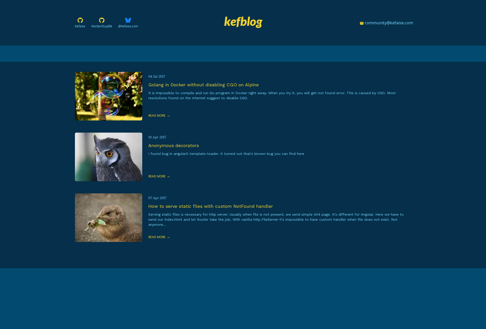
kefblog (243, 21)
